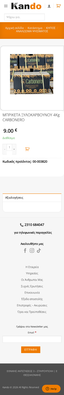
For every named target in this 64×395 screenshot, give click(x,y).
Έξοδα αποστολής (32, 299)
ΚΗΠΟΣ (50, 28)
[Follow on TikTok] (39, 251)
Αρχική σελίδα (14, 28)
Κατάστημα (35, 28)
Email (32, 332)
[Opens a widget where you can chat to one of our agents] (51, 389)
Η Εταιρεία (32, 267)
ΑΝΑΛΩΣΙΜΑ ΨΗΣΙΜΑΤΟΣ (32, 31)
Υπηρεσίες (32, 273)
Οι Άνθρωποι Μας (32, 280)
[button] (6, 6)
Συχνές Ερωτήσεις (32, 286)
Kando (6, 387)
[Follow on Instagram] (32, 251)
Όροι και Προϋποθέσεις (32, 312)
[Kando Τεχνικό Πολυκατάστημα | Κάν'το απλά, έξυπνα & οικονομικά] (26, 6)
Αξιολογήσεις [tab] (14, 197)
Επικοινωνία (32, 292)
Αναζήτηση (52, 16)
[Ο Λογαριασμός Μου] (49, 6)
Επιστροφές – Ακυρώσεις (32, 305)
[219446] (27, 149)
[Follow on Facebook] (25, 251)
